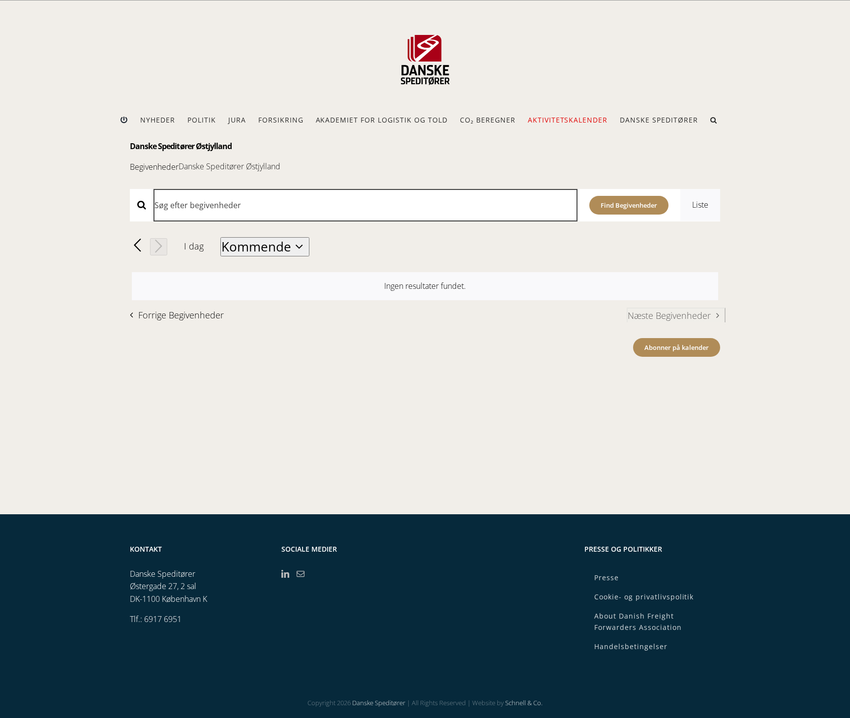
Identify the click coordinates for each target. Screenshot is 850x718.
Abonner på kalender (676, 347)
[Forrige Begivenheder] (137, 245)
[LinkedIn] (285, 574)
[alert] (425, 286)
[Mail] (300, 574)
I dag (194, 246)
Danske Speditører (378, 702)
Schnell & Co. (524, 702)
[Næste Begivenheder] (158, 246)
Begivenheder (154, 166)
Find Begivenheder (629, 205)
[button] (713, 120)
